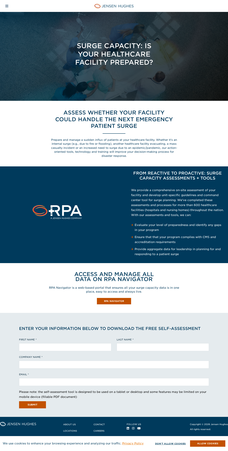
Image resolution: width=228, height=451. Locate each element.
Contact (99, 424)
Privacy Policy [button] (133, 443)
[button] (207, 443)
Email (23, 374)
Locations (70, 430)
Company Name (30, 357)
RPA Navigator (117, 301)
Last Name (124, 339)
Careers (99, 430)
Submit (32, 404)
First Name (27, 339)
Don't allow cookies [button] (170, 443)
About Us (69, 424)
